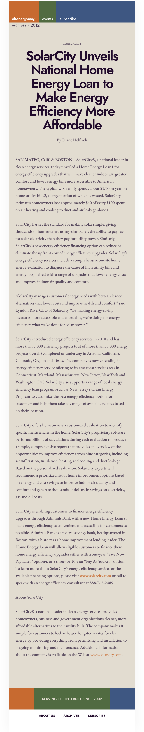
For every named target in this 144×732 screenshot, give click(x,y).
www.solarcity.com (95, 575)
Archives (71, 715)
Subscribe (96, 715)
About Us (47, 715)
